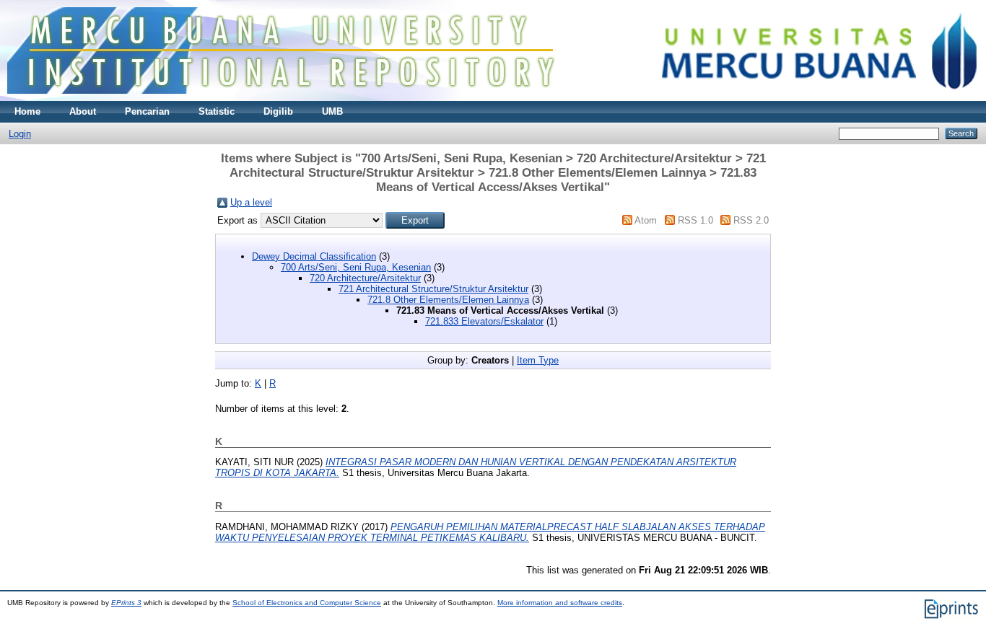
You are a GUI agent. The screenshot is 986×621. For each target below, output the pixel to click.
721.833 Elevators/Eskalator (484, 321)
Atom (645, 220)
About (82, 111)
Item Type (538, 360)
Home (27, 111)
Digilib (278, 111)
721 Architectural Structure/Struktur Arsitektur (433, 288)
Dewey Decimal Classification (314, 256)
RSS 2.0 (751, 220)
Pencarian (147, 111)
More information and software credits (559, 603)
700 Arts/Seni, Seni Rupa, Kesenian (356, 267)
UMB (332, 111)
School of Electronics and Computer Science (306, 603)
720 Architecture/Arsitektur (365, 278)
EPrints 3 (126, 603)
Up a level (251, 202)
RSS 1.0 (695, 220)
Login (20, 133)
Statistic (216, 111)
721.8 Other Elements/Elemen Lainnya (448, 299)
